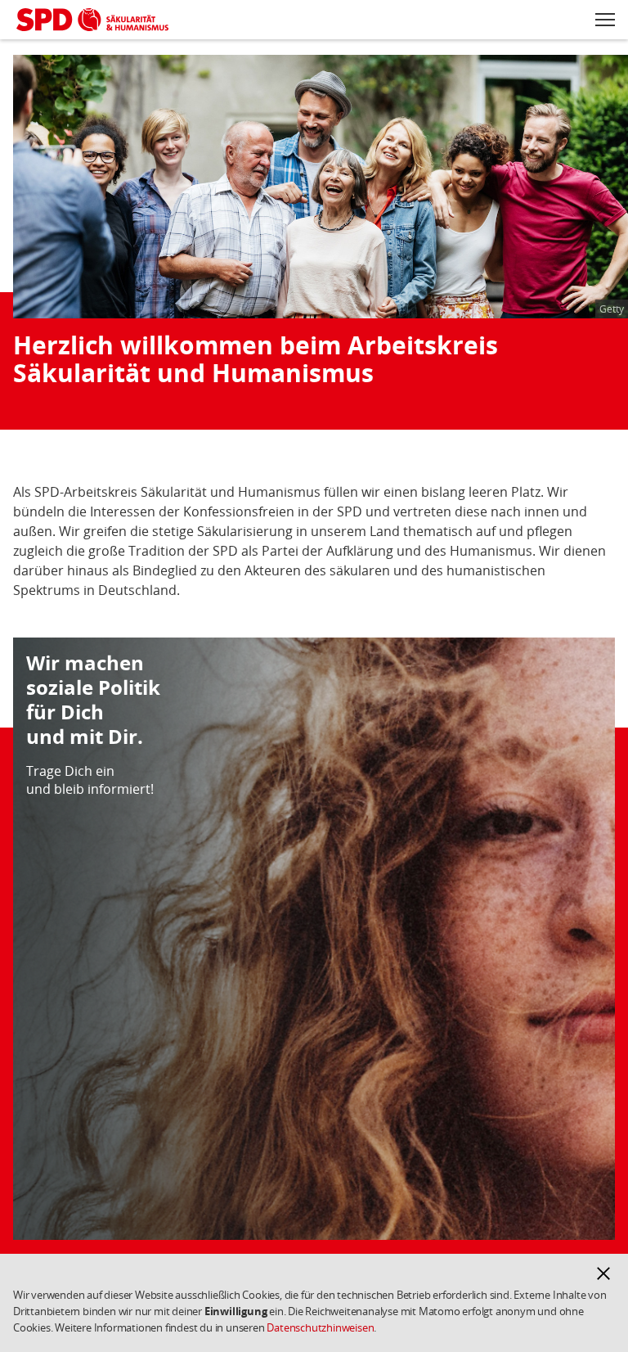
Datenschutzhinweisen (320, 1327)
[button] (603, 1273)
